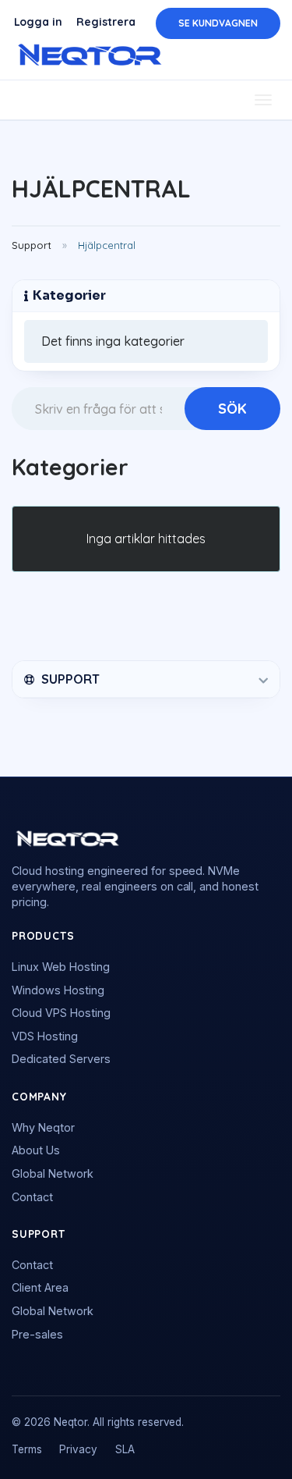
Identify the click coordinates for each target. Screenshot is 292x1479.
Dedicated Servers (61, 1058)
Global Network (52, 1173)
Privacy (78, 1449)
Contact (32, 1196)
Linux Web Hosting (61, 966)
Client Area (40, 1287)
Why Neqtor (43, 1127)
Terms (27, 1449)
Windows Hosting (58, 990)
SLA (125, 1449)
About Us (36, 1150)
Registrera (105, 22)
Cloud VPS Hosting (61, 1012)
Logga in (38, 22)
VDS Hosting (45, 1036)
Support (31, 245)
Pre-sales (37, 1334)
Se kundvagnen (218, 23)
